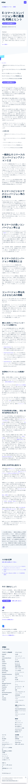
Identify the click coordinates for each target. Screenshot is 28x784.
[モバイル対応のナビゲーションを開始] (25, 2)
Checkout (4, 663)
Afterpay (10, 501)
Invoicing (4, 678)
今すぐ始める (6, 600)
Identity (4, 676)
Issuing (3, 679)
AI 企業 (16, 679)
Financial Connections (7, 674)
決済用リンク (5, 685)
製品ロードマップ (19, 737)
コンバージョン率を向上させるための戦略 (12, 78)
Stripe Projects (18, 730)
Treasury (4, 699)
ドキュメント (18, 720)
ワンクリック (21, 403)
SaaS (16, 677)
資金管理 (17, 674)
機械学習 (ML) (20, 439)
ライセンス (4, 754)
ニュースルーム (18, 740)
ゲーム (16, 684)
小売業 (16, 702)
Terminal (4, 698)
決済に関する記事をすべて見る (9, 562)
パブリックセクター (19, 700)
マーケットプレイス (19, 672)
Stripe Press (18, 742)
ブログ (3, 740)
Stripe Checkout (7, 347)
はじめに (4, 62)
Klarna (14, 501)
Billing (3, 659)
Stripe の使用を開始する (8, 23)
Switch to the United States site (9, 780)
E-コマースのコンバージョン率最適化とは (12, 76)
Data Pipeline (5, 670)
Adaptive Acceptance (7, 456)
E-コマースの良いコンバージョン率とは (11, 73)
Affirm (5, 501)
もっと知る (4, 44)
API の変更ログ (18, 726)
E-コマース (17, 663)
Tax (3, 696)
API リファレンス (19, 722)
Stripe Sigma (5, 694)
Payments (4, 687)
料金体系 (4, 654)
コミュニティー (5, 742)
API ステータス (18, 724)
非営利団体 (17, 695)
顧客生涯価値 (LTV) (9, 381)
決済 (14, 6)
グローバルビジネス (19, 668)
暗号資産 (4, 669)
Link (10, 400)
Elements (4, 672)
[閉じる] (25, 777)
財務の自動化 (18, 666)
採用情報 (17, 738)
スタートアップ (18, 656)
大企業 (16, 654)
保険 (16, 690)
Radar (3, 690)
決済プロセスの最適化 (21, 385)
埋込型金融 (17, 665)
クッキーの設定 (5, 758)
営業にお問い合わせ (16, 600)
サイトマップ (5, 756)
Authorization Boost (6, 658)
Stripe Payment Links (8, 352)
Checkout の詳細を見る (7, 619)
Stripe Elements (7, 361)
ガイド (3, 737)
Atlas (3, 656)
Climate (4, 665)
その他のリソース (6, 6)
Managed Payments (6, 683)
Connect (4, 667)
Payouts (4, 688)
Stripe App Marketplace (20, 708)
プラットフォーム (19, 676)
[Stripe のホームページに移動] (3, 647)
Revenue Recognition (7, 692)
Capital (3, 661)
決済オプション (11, 468)
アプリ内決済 (18, 670)
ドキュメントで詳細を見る (8, 635)
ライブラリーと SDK (19, 728)
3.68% (4, 232)
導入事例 (4, 738)
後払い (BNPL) (5, 495)
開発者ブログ (18, 731)
